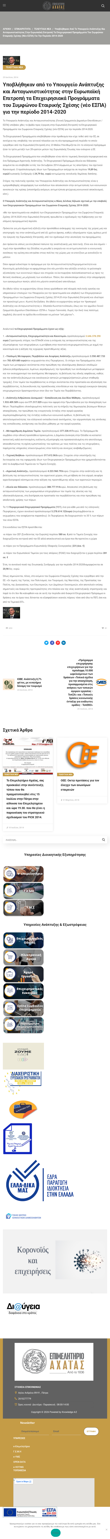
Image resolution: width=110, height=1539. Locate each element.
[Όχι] (106, 1529)
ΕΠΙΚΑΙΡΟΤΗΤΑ (22, 29)
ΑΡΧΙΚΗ (7, 29)
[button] (102, 5)
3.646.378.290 (93, 336)
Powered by (63, 1412)
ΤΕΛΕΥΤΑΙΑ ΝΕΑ (42, 29)
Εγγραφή (91, 1431)
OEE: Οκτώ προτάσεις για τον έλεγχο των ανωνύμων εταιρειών (80, 785)
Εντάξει (55, 1533)
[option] (28, 784)
